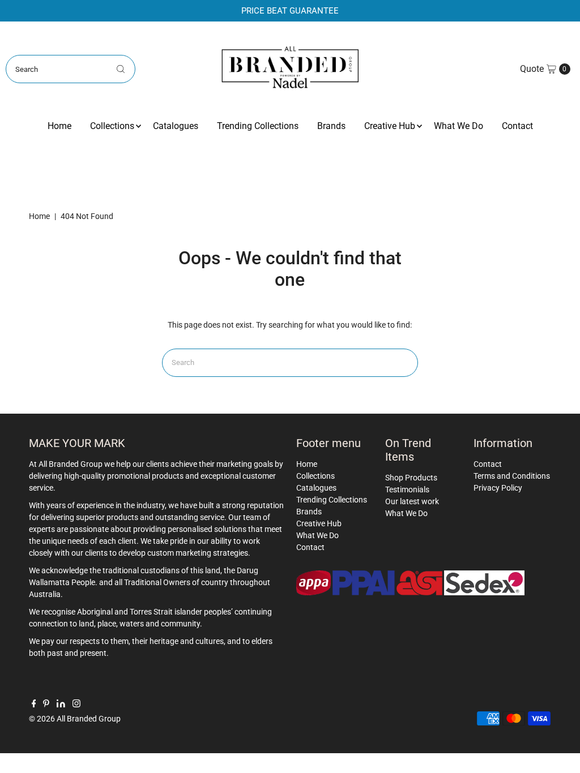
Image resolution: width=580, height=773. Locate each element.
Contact (517, 126)
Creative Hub (389, 126)
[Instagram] (76, 704)
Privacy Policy (498, 487)
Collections (112, 126)
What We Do (458, 126)
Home (59, 126)
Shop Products (411, 477)
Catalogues (175, 126)
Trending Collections (257, 126)
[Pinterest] (46, 704)
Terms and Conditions (512, 475)
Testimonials (407, 489)
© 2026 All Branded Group (75, 718)
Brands (331, 126)
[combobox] (70, 69)
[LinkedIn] (61, 704)
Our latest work (412, 501)
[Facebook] (34, 704)
